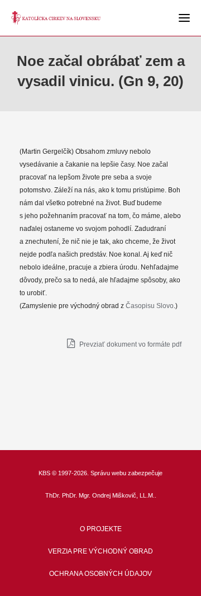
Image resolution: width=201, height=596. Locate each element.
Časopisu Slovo (150, 306)
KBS (44, 473)
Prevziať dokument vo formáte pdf (129, 344)
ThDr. (52, 495)
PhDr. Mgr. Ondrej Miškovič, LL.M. (108, 495)
